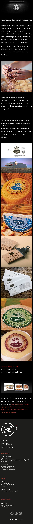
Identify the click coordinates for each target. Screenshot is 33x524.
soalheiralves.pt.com (9, 366)
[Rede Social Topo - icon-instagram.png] (20, 513)
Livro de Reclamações (16, 519)
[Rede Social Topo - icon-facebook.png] (12, 513)
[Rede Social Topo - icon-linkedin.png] (16, 513)
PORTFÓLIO (6, 443)
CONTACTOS (7, 447)
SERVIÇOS (5, 440)
